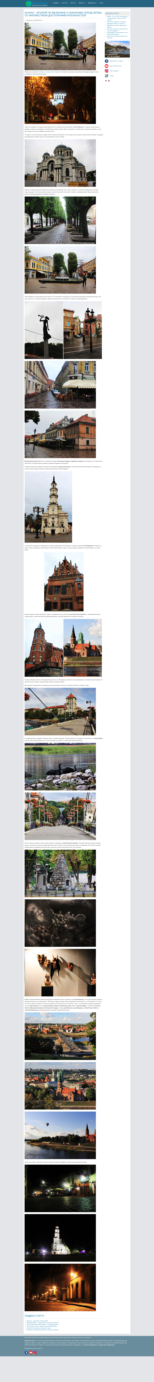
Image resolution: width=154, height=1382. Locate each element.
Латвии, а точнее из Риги (47, 72)
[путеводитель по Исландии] (117, 57)
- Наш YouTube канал (115, 66)
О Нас (101, 3)
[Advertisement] (53, 1368)
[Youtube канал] (31, 1352)
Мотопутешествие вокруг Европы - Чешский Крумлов (42, 1324)
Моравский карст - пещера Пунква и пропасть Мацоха (43, 1322)
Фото (72, 3)
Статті (63, 3)
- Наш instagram (114, 71)
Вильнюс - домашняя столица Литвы (37, 1321)
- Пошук (111, 75)
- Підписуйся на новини (116, 61)
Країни (81, 3)
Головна (56, 3)
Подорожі (91, 3)
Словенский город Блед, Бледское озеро (39, 1328)
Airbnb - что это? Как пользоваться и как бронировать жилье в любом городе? (117, 18)
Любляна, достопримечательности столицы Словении (42, 1329)
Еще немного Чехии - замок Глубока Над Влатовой (42, 1326)
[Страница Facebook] (27, 1352)
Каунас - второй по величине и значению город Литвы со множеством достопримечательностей (63, 14)
